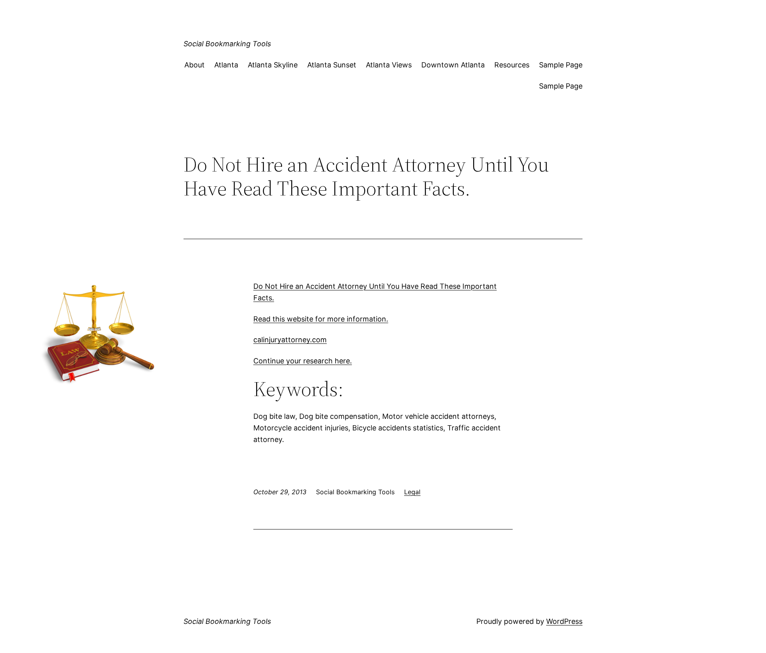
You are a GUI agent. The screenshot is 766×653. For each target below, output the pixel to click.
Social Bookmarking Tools (227, 43)
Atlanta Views (389, 65)
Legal (412, 492)
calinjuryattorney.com (290, 339)
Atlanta (226, 65)
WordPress (564, 621)
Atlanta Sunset (331, 65)
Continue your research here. (302, 361)
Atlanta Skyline (273, 65)
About (194, 65)
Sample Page (560, 65)
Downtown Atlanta (453, 65)
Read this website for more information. (320, 319)
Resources (511, 65)
